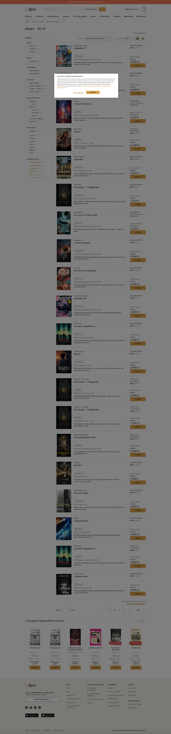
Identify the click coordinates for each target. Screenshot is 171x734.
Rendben (93, 92)
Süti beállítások (78, 92)
